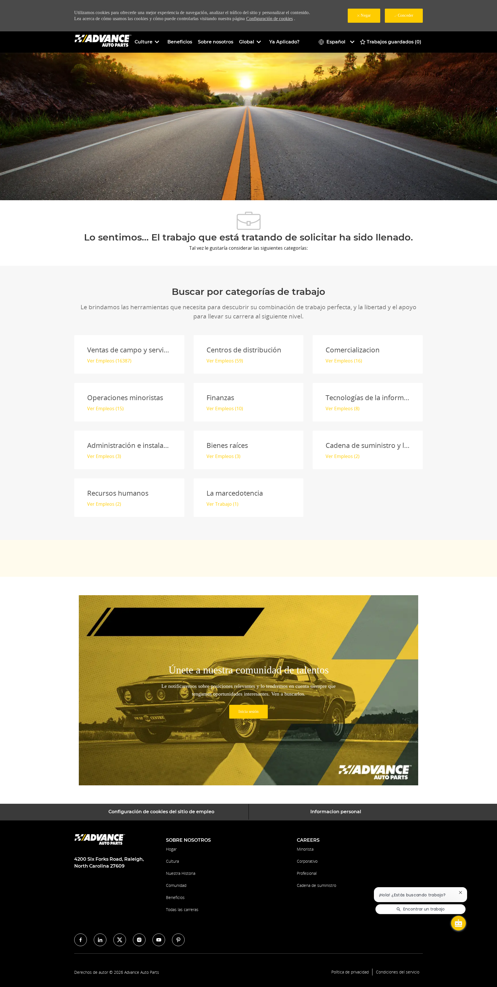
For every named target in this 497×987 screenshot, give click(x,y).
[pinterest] (178, 939)
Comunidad (176, 885)
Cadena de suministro (316, 885)
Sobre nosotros (215, 42)
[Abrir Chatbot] (458, 923)
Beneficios (179, 42)
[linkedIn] (100, 939)
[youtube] (158, 939)
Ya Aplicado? (284, 42)
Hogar (171, 849)
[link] (248, 712)
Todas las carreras (182, 909)
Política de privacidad (350, 972)
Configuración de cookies (269, 18)
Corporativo (307, 861)
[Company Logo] (103, 41)
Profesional (307, 873)
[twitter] (119, 939)
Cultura (172, 861)
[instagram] (139, 939)
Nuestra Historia (180, 873)
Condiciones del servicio (397, 972)
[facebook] (80, 939)
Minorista (305, 849)
